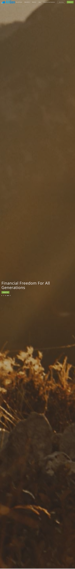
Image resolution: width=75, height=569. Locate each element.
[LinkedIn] (5, 295)
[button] (18, 2)
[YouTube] (7, 295)
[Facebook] (1, 295)
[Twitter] (3, 295)
